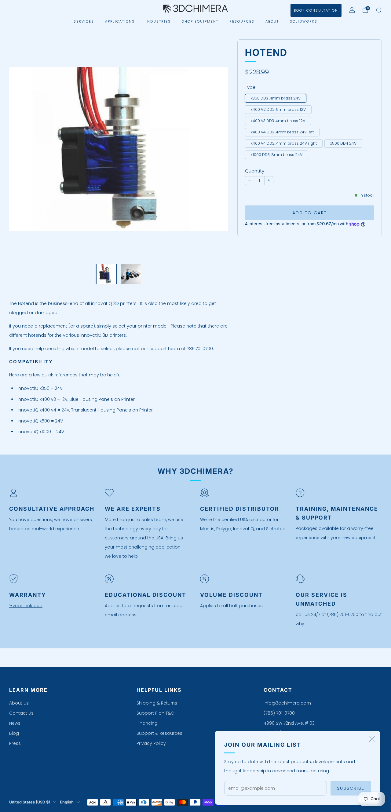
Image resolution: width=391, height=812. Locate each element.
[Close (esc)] (372, 739)
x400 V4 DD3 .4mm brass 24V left (282, 132)
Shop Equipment (200, 21)
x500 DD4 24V (343, 143)
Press (15, 743)
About (272, 21)
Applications (120, 21)
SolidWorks (303, 21)
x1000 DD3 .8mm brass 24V (276, 154)
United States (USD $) (29, 802)
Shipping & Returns (157, 703)
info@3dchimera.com (287, 703)
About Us (19, 703)
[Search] (379, 10)
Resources (241, 21)
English (67, 802)
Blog (14, 733)
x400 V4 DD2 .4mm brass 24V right (284, 143)
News (14, 723)
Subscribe (350, 788)
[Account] (352, 10)
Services (84, 21)
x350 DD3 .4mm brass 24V (276, 98)
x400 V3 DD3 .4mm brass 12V (278, 120)
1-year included (25, 606)
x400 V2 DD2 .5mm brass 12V (278, 109)
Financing (147, 723)
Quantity (254, 171)
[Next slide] (216, 149)
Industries (158, 21)
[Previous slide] (21, 149)
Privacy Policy (151, 743)
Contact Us (21, 713)
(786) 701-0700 (279, 713)
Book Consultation (316, 10)
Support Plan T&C (155, 713)
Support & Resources (159, 733)
